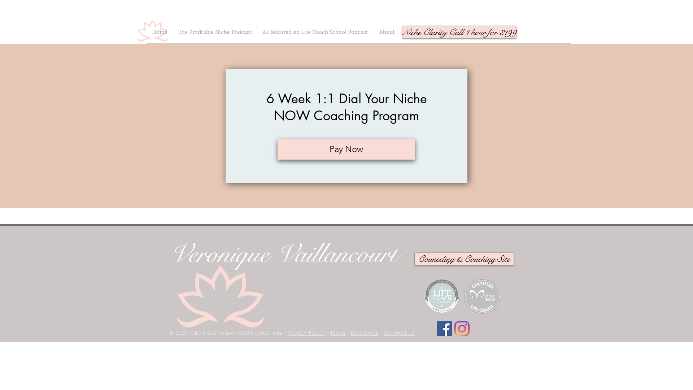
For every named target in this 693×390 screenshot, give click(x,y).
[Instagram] (462, 328)
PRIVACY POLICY (307, 333)
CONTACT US (399, 333)
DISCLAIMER (365, 333)
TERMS (338, 333)
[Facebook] (444, 328)
